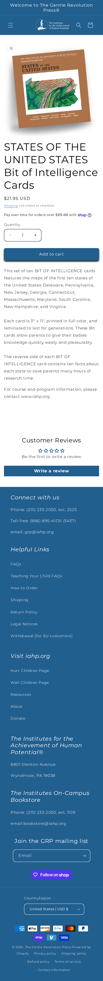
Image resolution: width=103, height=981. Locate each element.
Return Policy (24, 612)
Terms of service (68, 962)
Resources (21, 694)
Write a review (51, 470)
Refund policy (38, 962)
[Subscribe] (84, 856)
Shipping (11, 205)
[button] (10, 25)
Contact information (54, 970)
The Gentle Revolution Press (48, 947)
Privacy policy (45, 953)
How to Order (24, 588)
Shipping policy (73, 953)
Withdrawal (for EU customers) (42, 636)
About (17, 706)
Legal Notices (24, 624)
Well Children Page (30, 682)
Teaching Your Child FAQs (36, 576)
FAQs (16, 564)
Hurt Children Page (30, 670)
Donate (18, 718)
